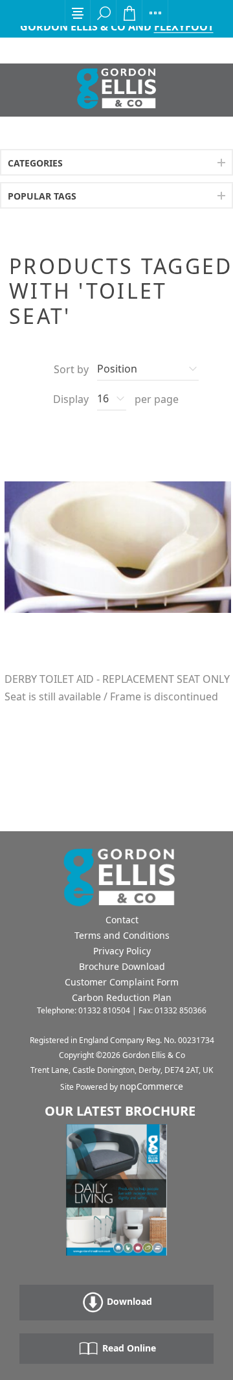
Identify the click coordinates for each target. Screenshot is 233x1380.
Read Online (128, 1348)
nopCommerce (151, 1086)
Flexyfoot (184, 26)
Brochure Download (122, 966)
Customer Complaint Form (122, 982)
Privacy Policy (122, 951)
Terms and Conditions (122, 935)
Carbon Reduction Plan (122, 997)
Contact (122, 920)
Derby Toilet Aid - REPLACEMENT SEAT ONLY (117, 679)
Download (128, 1301)
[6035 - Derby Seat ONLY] (118, 546)
